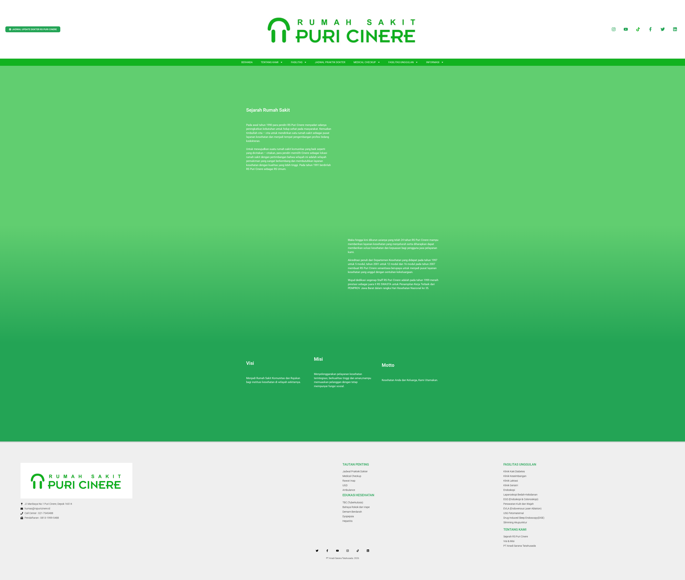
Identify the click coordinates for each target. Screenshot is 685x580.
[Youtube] (626, 29)
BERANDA (247, 62)
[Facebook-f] (650, 29)
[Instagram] (613, 29)
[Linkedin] (675, 29)
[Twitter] (662, 29)
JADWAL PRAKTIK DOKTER (330, 62)
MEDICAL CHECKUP (365, 62)
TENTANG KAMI (269, 62)
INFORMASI (432, 62)
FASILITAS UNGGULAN (401, 62)
